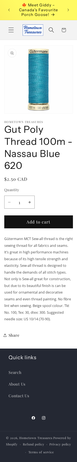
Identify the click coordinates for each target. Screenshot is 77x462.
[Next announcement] (68, 10)
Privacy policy (60, 444)
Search (15, 372)
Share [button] (14, 335)
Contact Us (19, 395)
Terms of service (41, 452)
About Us (17, 384)
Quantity (11, 189)
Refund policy (33, 444)
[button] (11, 30)
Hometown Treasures (35, 438)
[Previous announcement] (9, 10)
